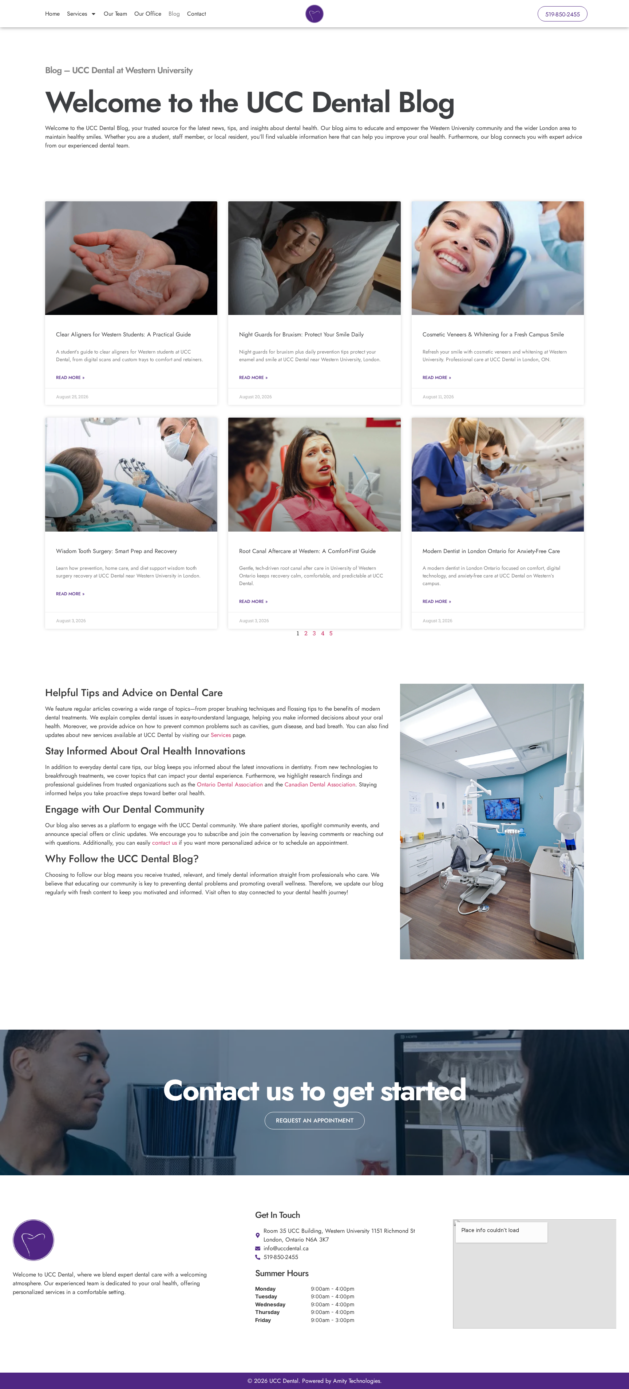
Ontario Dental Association (230, 784)
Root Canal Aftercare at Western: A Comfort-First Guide (307, 551)
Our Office (147, 13)
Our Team (115, 13)
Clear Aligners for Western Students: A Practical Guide (123, 334)
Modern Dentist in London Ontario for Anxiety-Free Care (491, 551)
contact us (164, 842)
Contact (196, 13)
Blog (174, 13)
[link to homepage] (314, 14)
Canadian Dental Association (320, 784)
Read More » (70, 377)
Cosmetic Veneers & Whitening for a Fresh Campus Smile (493, 334)
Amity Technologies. (357, 1381)
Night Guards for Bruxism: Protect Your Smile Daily (301, 334)
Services (77, 13)
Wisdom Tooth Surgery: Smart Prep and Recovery (116, 551)
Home (52, 13)
